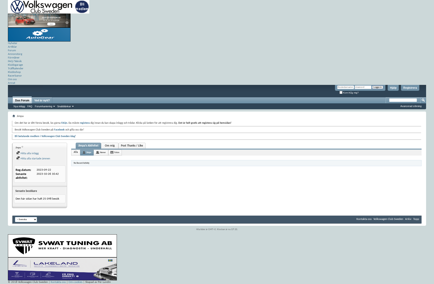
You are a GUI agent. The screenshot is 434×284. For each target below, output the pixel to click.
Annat (11, 82)
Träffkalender (16, 68)
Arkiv (408, 219)
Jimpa (88, 152)
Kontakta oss (364, 219)
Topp (416, 219)
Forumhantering (43, 106)
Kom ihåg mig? (350, 92)
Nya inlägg (19, 106)
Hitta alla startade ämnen (35, 158)
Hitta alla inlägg (29, 153)
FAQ (29, 106)
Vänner (103, 152)
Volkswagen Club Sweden (388, 219)
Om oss (12, 79)
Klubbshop (14, 72)
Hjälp (393, 87)
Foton (116, 152)
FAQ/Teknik (15, 61)
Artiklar (12, 46)
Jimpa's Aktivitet (88, 145)
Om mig (110, 145)
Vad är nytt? (42, 100)
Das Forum (22, 100)
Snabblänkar (64, 106)
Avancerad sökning (411, 106)
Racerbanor (15, 75)
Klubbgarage (15, 64)
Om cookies (75, 282)
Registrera (410, 87)
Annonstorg (15, 54)
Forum (12, 50)
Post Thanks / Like (132, 145)
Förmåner (14, 57)
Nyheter (12, 43)
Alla (76, 152)
